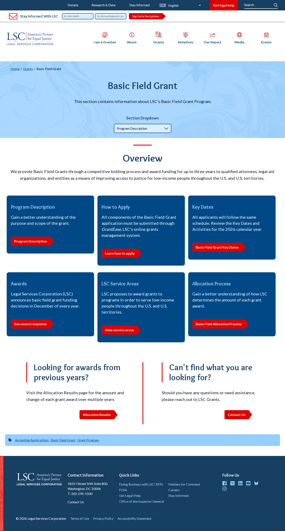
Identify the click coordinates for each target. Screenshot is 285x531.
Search (276, 4)
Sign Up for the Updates (145, 16)
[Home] (32, 38)
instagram (224, 489)
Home (15, 69)
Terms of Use (79, 518)
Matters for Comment (184, 484)
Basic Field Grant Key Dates (217, 247)
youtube (248, 483)
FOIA (123, 490)
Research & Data (103, 5)
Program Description (30, 241)
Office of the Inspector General (141, 501)
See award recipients (30, 324)
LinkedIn (240, 483)
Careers (174, 490)
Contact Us (236, 415)
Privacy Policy (103, 518)
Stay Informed (139, 5)
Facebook (224, 483)
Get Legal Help (130, 495)
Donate (73, 5)
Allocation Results (97, 415)
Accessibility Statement (134, 518)
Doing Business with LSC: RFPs (141, 484)
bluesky (256, 483)
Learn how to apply (120, 253)
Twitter (232, 483)
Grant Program (88, 440)
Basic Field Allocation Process (219, 324)
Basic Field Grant (63, 440)
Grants (28, 69)
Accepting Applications (32, 440)
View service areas (119, 330)
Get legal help (223, 5)
